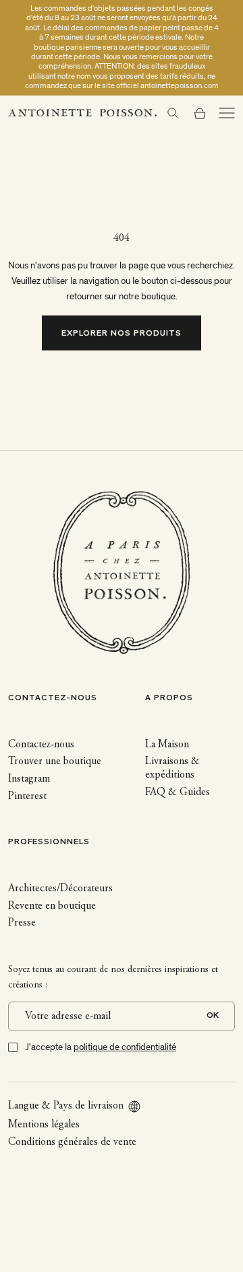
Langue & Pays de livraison (66, 1105)
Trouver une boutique (54, 761)
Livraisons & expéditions (172, 768)
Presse (22, 923)
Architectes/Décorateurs (60, 888)
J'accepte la (101, 1047)
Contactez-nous (41, 744)
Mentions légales (44, 1124)
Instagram (29, 779)
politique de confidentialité (125, 1047)
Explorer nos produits (121, 334)
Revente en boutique (52, 906)
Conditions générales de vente (72, 1142)
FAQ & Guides (177, 792)
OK (213, 1016)
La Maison (167, 744)
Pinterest (27, 796)
